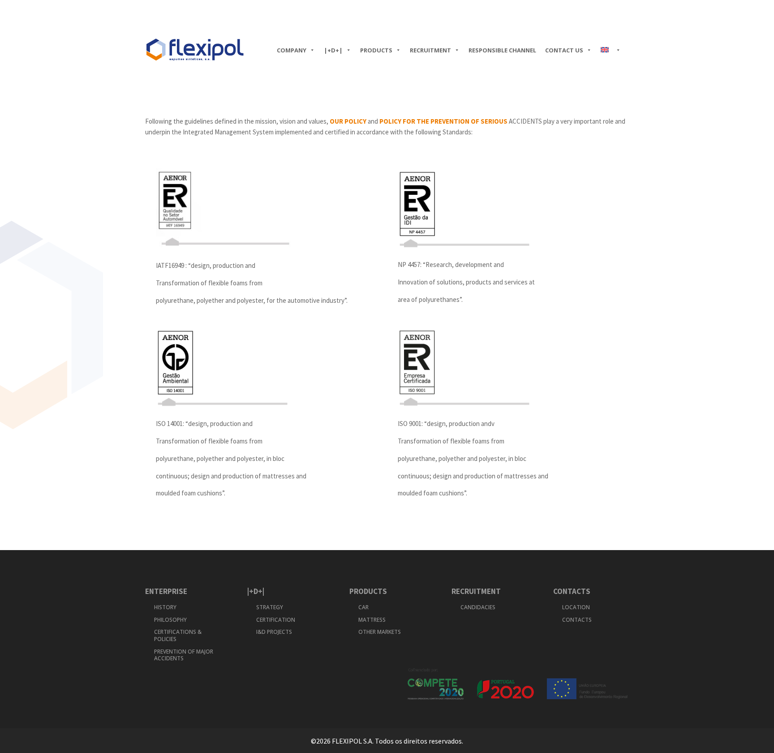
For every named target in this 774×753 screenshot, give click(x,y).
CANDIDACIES (477, 607)
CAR (363, 607)
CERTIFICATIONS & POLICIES (178, 635)
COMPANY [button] (291, 50)
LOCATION (576, 607)
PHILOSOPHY (170, 620)
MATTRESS (372, 620)
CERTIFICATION (275, 620)
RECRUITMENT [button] (430, 50)
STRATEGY (269, 607)
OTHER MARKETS (379, 632)
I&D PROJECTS (274, 632)
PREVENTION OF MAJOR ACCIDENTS (183, 655)
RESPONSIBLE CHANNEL (502, 50)
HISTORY (165, 607)
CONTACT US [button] (564, 50)
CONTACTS (577, 620)
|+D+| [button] (333, 50)
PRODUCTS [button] (376, 50)
